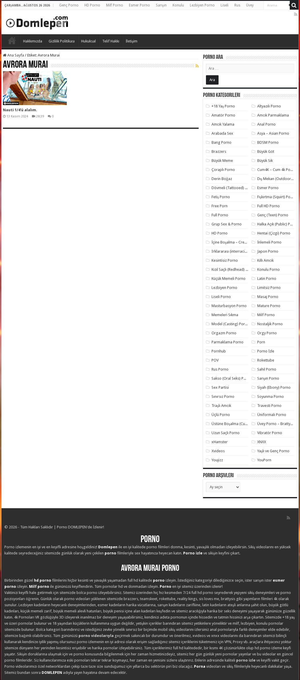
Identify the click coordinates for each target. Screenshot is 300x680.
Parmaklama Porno (227, 342)
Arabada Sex (222, 133)
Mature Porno (268, 306)
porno (110, 553)
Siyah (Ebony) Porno (274, 387)
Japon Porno (267, 251)
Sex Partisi (220, 387)
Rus (237, 5)
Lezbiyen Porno (202, 5)
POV (215, 360)
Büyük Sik (265, 160)
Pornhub (219, 351)
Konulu (178, 5)
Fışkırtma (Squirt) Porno (276, 197)
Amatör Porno (223, 115)
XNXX (261, 442)
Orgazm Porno (224, 333)
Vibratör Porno (269, 433)
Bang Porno (221, 142)
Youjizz (217, 460)
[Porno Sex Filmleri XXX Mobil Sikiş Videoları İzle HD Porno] (37, 22)
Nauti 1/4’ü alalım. (20, 110)
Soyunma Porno (270, 396)
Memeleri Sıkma (225, 315)
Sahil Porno (266, 369)
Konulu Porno (268, 269)
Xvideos (218, 451)
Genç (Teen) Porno (272, 215)
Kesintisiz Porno (225, 260)
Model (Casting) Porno (230, 324)
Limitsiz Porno (269, 287)
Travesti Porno (269, 405)
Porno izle (192, 553)
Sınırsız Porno (223, 396)
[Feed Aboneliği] (197, 66)
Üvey (250, 5)
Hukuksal (88, 41)
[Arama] (294, 5)
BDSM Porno (268, 142)
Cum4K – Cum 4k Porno (276, 169)
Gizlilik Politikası (62, 41)
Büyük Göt (265, 151)
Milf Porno (114, 5)
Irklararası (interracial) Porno (236, 251)
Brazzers (219, 151)
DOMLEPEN (52, 672)
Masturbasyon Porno (229, 306)
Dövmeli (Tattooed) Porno (233, 188)
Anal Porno (266, 124)
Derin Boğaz (222, 179)
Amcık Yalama (223, 124)
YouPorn (264, 460)
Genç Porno (69, 5)
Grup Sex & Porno (227, 224)
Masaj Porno (267, 296)
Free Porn (220, 206)
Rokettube (265, 360)
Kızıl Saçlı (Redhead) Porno (234, 269)
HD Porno (92, 5)
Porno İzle (265, 351)
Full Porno (220, 215)
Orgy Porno (267, 333)
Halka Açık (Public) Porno (277, 224)
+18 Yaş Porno (223, 106)
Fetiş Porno (221, 197)
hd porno (42, 580)
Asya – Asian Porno (273, 133)
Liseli (225, 5)
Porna (199, 666)
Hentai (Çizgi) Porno (273, 233)
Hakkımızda (32, 41)
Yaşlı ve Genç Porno (273, 451)
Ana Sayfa (15, 55)
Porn (261, 342)
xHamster (220, 442)
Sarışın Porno (268, 378)
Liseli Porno (221, 296)
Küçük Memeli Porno (229, 278)
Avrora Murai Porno (150, 568)
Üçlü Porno (221, 414)
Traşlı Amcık (221, 405)
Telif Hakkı (110, 41)
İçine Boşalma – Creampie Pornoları (241, 242)
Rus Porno (220, 369)
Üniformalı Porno (271, 414)
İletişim (131, 41)
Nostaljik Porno (270, 324)
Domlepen (107, 547)
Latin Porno (266, 278)
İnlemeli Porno (269, 242)
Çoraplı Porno (223, 169)
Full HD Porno (268, 206)
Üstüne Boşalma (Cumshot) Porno (240, 424)
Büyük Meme (222, 160)
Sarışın (161, 5)
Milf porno (39, 586)
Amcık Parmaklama (273, 115)
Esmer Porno (139, 5)
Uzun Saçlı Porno (226, 433)
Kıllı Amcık (265, 260)
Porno (12, 40)
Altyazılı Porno (269, 106)
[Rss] (296, 14)
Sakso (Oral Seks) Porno (232, 378)
